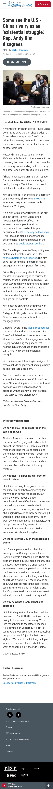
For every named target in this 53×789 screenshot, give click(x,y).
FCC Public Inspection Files (17, 739)
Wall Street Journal (38, 327)
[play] (4, 785)
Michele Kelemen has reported (20, 257)
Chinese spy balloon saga (34, 232)
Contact (9, 752)
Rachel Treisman (20, 50)
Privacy (9, 727)
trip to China (38, 198)
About (8, 746)
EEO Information (13, 733)
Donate (44, 4)
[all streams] (49, 785)
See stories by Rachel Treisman (19, 682)
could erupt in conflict (31, 243)
